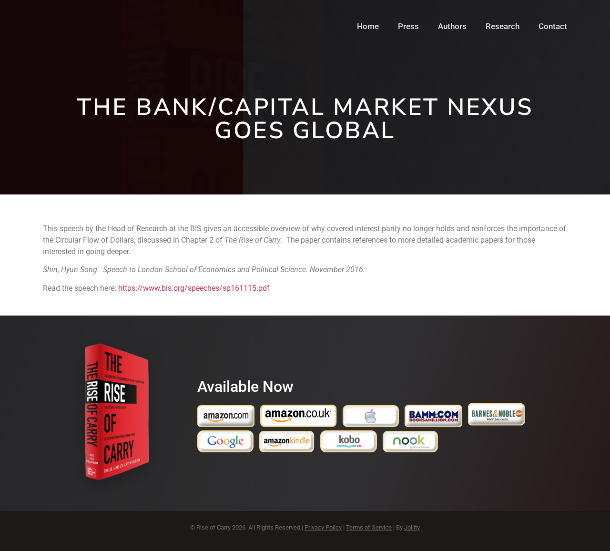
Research (502, 26)
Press (408, 26)
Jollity (412, 527)
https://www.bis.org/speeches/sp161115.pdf (194, 288)
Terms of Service (369, 527)
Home (368, 26)
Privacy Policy (323, 527)
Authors (452, 26)
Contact (553, 26)
